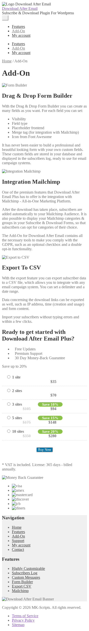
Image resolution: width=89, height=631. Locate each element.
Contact (18, 549)
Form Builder (22, 582)
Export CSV (21, 586)
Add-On (18, 31)
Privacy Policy (23, 620)
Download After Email (20, 8)
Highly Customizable (28, 568)
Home (7, 61)
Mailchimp (20, 591)
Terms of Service (25, 616)
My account (21, 35)
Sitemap (18, 625)
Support (18, 541)
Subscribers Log (24, 573)
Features (18, 26)
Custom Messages (26, 577)
